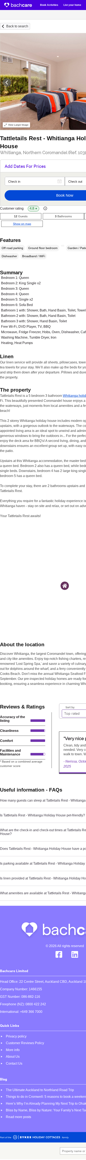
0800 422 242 (35, 1004)
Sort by (70, 707)
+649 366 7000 (31, 1011)
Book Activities (49, 5)
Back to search (17, 26)
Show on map (22, 223)
